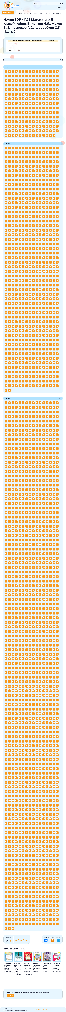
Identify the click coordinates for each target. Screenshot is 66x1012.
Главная (21, 11)
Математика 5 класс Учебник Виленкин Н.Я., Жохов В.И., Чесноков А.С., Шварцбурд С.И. (40, 13)
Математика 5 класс (33, 11)
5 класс (25, 11)
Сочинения (58, 7)
